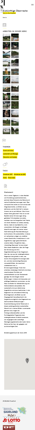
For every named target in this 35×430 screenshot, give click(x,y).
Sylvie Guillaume (9, 13)
